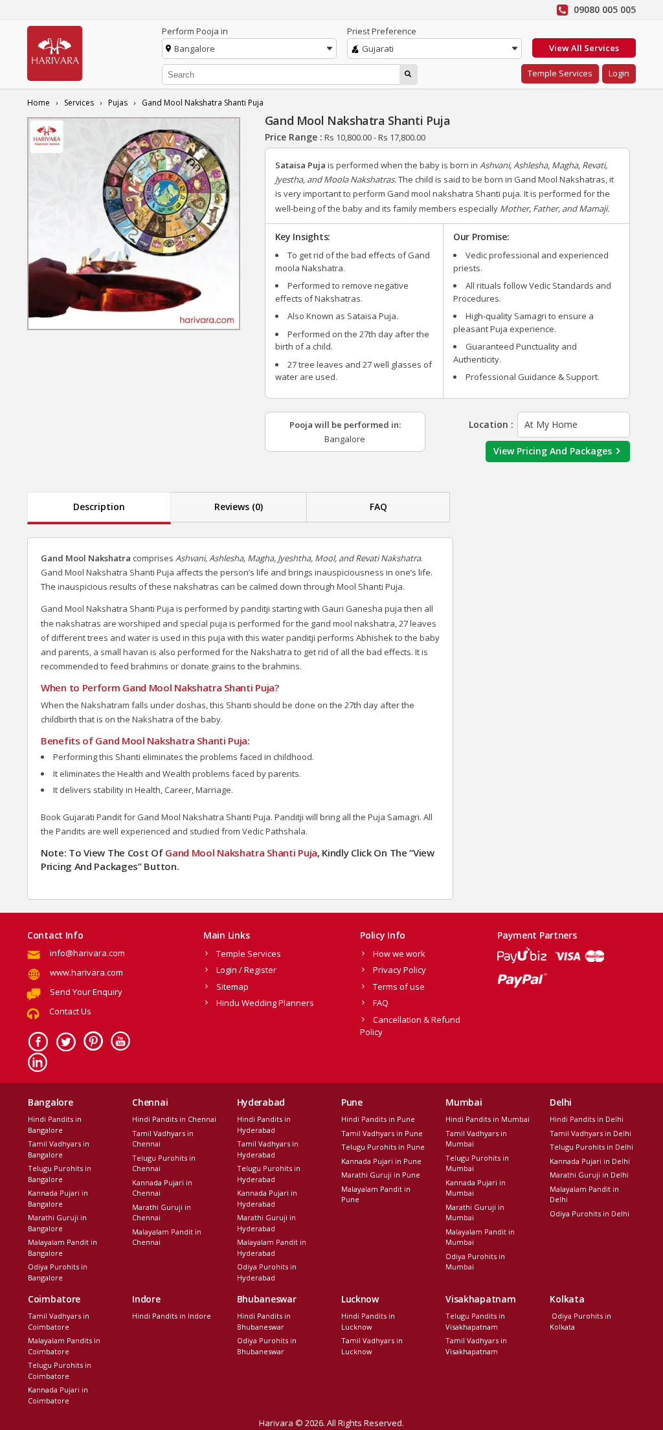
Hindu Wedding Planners (265, 1003)
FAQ (378, 506)
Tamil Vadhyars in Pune (382, 1133)
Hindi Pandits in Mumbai (487, 1119)
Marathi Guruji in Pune (380, 1174)
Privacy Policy (399, 970)
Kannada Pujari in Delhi (590, 1161)
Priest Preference (381, 31)
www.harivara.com (86, 972)
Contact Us (70, 1011)
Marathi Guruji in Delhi (589, 1174)
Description (99, 506)
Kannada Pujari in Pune (381, 1161)
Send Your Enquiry (86, 992)
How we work (399, 953)
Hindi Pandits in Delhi (587, 1119)
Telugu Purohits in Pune (383, 1147)
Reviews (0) (238, 506)
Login (619, 73)
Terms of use (399, 986)
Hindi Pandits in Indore (171, 1316)
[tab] (99, 508)
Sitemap (232, 986)
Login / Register (246, 970)
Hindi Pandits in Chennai (174, 1119)
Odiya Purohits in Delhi (589, 1213)
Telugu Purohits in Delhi (591, 1147)
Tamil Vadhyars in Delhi (590, 1133)
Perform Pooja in (195, 31)
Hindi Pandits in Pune (378, 1119)
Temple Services (560, 73)
